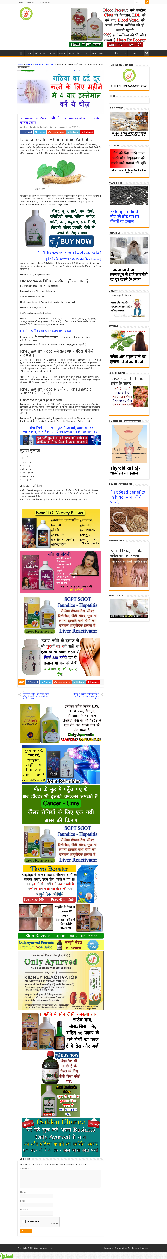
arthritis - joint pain (44, 64)
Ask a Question (45, 2)
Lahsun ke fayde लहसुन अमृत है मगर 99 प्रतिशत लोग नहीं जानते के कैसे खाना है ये (129, 134)
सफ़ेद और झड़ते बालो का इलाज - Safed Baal (128, 359)
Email (23, 1201)
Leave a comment (60, 127)
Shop (124, 53)
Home (21, 53)
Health (28, 53)
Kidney (71, 53)
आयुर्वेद (101, 53)
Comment (25, 1168)
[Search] (147, 2)
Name (23, 1192)
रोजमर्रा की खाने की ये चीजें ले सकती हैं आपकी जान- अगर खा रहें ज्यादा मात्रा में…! (86, 695)
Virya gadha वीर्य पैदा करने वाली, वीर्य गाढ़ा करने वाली (129, 171)
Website (24, 1209)
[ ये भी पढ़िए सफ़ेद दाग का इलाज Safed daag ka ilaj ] (69, 252)
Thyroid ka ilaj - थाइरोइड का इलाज (125, 471)
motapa (86, 53)
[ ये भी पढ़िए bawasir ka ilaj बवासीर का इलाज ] (73, 259)
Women (62, 53)
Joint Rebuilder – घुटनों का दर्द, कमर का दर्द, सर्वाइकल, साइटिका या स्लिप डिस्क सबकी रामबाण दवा (60, 430)
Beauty (52, 53)
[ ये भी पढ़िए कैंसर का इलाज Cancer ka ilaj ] (46, 330)
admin (25, 127)
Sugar (94, 53)
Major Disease (40, 53)
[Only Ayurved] (26, 13)
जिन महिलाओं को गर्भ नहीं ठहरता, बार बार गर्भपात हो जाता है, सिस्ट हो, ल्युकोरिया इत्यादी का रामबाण (36, 695)
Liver (78, 53)
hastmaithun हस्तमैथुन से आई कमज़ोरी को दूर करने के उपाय (128, 274)
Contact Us (133, 53)
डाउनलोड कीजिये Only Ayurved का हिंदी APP (129, 86)
